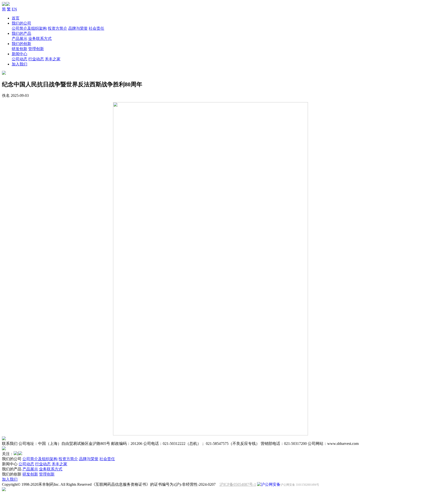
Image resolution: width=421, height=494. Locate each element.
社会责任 (96, 28)
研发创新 (19, 49)
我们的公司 (21, 23)
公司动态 (19, 59)
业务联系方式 (40, 38)
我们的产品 (21, 33)
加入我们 (19, 64)
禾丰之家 (52, 59)
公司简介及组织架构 (29, 28)
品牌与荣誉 (78, 28)
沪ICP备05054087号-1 (238, 484)
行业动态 (36, 59)
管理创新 (36, 49)
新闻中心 (19, 54)
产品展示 (19, 38)
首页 (15, 18)
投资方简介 (57, 28)
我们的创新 (21, 44)
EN (14, 9)
